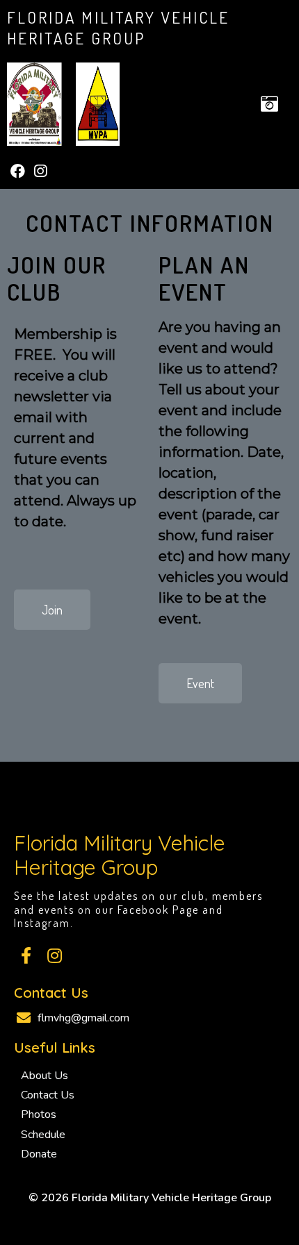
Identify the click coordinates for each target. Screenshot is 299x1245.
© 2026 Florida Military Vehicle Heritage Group (150, 1197)
